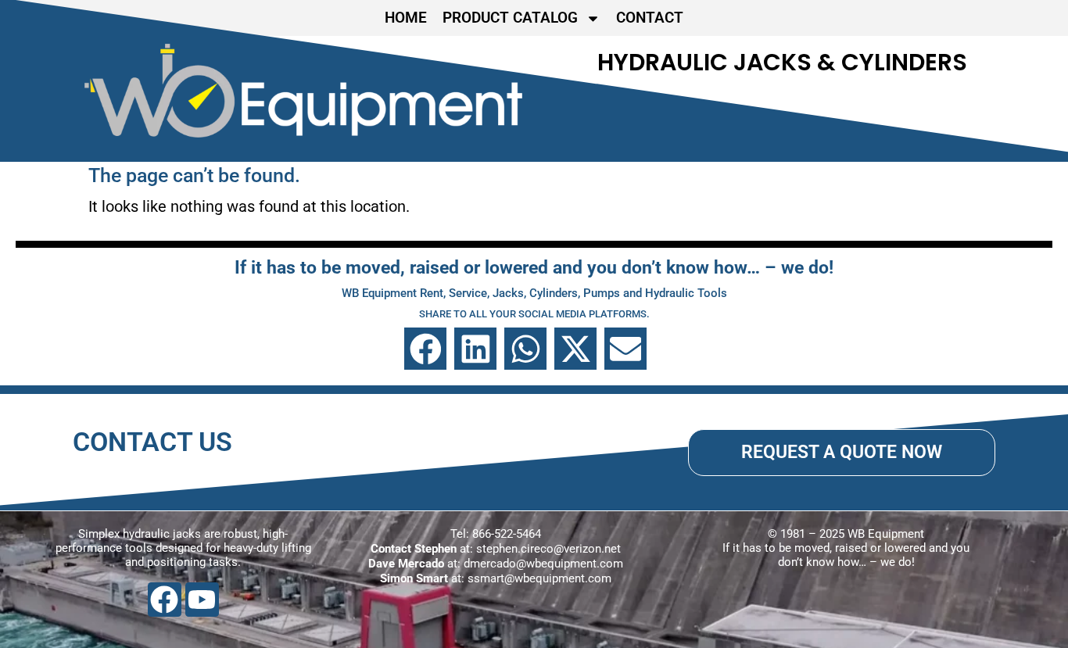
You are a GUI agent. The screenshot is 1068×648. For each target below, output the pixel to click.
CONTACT (649, 18)
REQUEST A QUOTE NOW (841, 452)
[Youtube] (202, 599)
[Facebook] (164, 599)
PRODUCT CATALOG (510, 18)
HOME (406, 18)
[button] (425, 349)
